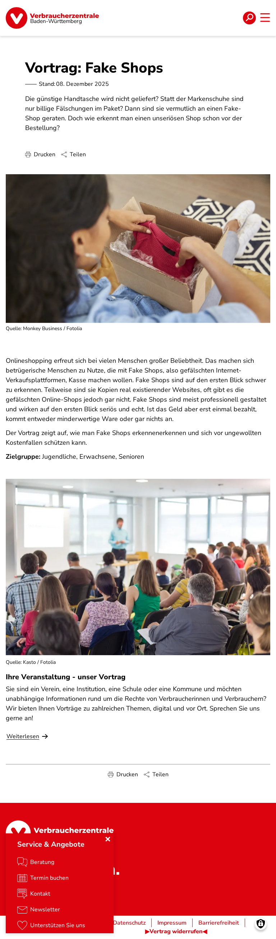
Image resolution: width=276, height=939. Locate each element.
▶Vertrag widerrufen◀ (176, 931)
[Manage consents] (260, 923)
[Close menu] (108, 839)
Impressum (172, 923)
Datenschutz (129, 923)
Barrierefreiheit (218, 923)
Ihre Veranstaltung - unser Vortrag (65, 677)
